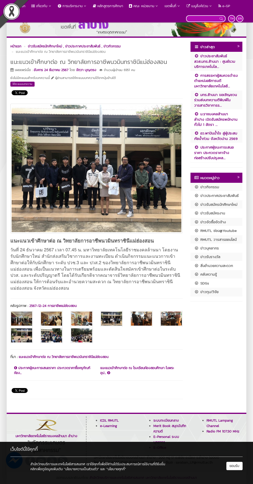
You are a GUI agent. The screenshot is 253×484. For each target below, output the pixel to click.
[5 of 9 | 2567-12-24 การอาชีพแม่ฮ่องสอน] (141, 318)
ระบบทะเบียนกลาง (166, 420)
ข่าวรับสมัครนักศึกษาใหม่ (218, 204)
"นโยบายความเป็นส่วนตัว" (81, 469)
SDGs (204, 283)
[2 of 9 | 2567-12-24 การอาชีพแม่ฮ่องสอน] (51, 318)
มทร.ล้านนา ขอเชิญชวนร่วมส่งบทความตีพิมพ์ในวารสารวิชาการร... (215, 100)
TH (232, 18)
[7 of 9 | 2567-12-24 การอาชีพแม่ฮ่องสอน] (21, 335)
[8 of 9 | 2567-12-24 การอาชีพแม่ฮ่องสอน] (51, 335)
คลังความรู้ (208, 274)
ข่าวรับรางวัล (209, 257)
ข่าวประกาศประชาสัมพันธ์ (219, 195)
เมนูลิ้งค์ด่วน (199, 6)
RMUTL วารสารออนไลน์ (218, 239)
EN (240, 18)
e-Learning (108, 425)
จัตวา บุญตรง (86, 70)
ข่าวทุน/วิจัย (209, 292)
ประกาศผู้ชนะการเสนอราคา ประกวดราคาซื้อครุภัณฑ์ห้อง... (52, 370)
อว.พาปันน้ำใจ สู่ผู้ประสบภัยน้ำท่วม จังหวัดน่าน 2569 (216, 135)
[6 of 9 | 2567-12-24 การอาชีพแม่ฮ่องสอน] (171, 318)
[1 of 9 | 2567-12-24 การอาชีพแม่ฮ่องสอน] (21, 318)
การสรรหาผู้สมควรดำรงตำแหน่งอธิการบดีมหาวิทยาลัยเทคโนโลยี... (216, 81)
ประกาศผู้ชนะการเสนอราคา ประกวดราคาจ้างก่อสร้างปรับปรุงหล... (214, 152)
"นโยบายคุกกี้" (116, 469)
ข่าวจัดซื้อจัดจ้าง (212, 222)
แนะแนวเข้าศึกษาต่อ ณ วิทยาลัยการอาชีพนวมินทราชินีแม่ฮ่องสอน (63, 356)
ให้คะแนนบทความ (22, 84)
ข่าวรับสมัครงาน (212, 213)
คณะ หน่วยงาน (143, 6)
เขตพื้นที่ (170, 6)
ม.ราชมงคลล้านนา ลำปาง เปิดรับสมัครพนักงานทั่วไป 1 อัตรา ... (215, 119)
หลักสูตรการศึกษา (109, 6)
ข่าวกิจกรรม (209, 187)
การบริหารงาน (72, 6)
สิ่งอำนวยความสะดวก (216, 265)
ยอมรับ (234, 465)
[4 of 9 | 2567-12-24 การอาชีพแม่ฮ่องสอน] (111, 318)
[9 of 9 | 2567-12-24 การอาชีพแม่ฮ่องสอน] (81, 335)
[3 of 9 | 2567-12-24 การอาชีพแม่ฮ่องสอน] (81, 318)
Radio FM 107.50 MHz (223, 431)
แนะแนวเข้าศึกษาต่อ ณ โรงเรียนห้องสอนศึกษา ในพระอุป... (137, 370)
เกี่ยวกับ (41, 6)
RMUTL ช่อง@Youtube (218, 230)
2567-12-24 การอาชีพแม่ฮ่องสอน (53, 305)
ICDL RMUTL (109, 420)
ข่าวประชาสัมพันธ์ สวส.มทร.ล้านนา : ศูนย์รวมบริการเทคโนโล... (214, 61)
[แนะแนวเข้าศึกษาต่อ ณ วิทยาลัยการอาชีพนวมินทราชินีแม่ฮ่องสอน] (96, 167)
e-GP (225, 6)
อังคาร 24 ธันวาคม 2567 (51, 70)
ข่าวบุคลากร (209, 248)
